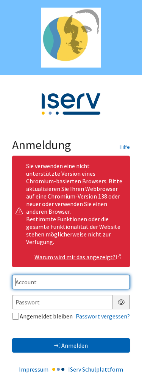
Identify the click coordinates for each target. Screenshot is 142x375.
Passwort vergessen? (103, 316)
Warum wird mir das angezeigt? (74, 257)
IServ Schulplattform (95, 369)
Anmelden (74, 345)
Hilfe (125, 146)
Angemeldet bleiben (46, 316)
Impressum (33, 369)
